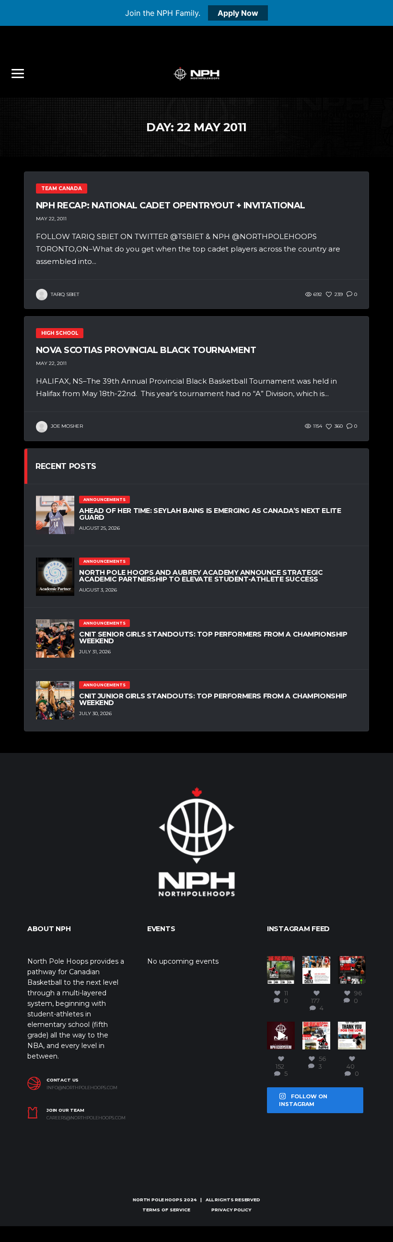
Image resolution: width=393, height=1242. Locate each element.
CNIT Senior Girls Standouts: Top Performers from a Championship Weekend (213, 637)
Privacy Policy (231, 1209)
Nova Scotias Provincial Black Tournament (146, 350)
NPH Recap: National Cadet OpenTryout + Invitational (170, 205)
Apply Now (238, 13)
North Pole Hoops (157, 1199)
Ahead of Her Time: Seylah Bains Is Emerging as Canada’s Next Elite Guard (210, 514)
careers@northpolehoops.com (86, 1118)
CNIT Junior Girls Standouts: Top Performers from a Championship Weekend (213, 699)
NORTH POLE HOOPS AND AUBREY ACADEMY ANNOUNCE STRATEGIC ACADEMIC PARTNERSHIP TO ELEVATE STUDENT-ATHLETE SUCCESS (201, 575)
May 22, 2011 (51, 219)
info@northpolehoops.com (81, 1087)
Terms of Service (166, 1209)
